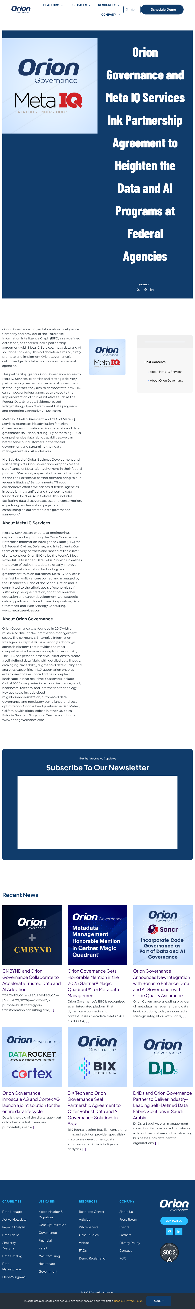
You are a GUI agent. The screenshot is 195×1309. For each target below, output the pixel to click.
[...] (52, 1010)
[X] (138, 289)
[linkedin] (178, 1231)
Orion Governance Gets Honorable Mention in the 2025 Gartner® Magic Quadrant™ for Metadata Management (93, 983)
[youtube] (169, 1231)
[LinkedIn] (152, 289)
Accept (159, 1300)
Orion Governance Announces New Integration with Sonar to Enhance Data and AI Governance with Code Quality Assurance (161, 983)
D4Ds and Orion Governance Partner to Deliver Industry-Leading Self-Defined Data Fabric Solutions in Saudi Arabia (162, 1105)
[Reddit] (145, 289)
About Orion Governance (167, 380)
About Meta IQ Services (166, 371)
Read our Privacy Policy (128, 1300)
